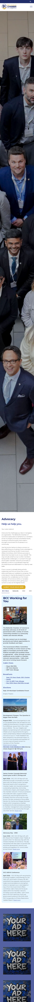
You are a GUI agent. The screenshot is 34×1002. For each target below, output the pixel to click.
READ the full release (10, 745)
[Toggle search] (30, 1)
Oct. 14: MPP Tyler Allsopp (15, 681)
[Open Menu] (31, 6)
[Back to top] (30, 998)
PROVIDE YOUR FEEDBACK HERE (14, 747)
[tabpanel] (17, 749)
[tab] (5, 591)
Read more (18, 810)
